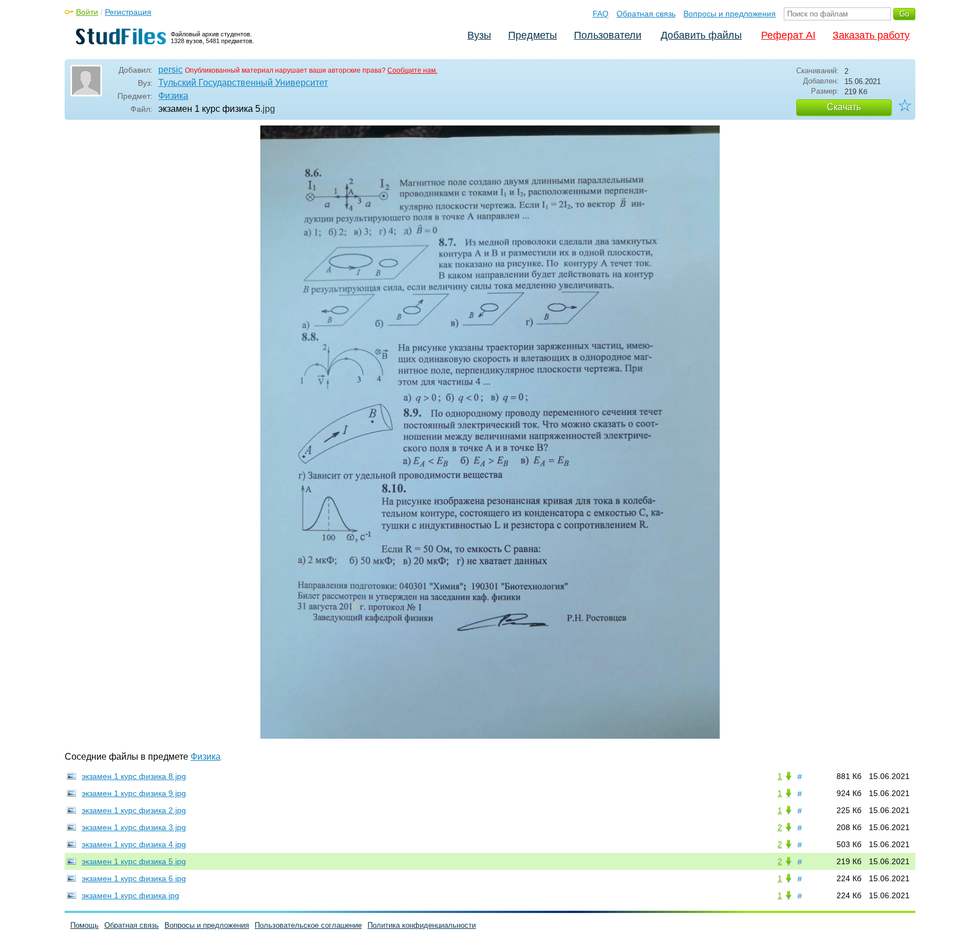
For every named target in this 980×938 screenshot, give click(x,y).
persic (170, 69)
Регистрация (128, 11)
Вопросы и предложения (729, 13)
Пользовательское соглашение (308, 925)
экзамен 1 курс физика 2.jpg (134, 810)
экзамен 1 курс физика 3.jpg (134, 827)
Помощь (84, 925)
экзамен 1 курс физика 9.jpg (134, 793)
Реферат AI (788, 35)
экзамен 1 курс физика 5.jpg (134, 861)
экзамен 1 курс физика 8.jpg (134, 776)
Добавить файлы (701, 35)
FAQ (601, 13)
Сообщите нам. (412, 70)
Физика (173, 96)
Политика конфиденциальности (422, 925)
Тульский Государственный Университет (243, 82)
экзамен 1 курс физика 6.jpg (134, 878)
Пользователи (607, 35)
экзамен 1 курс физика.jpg (130, 895)
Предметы (532, 35)
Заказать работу (871, 35)
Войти (87, 11)
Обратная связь (645, 13)
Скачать (844, 107)
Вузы (479, 35)
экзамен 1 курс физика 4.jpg (134, 844)
